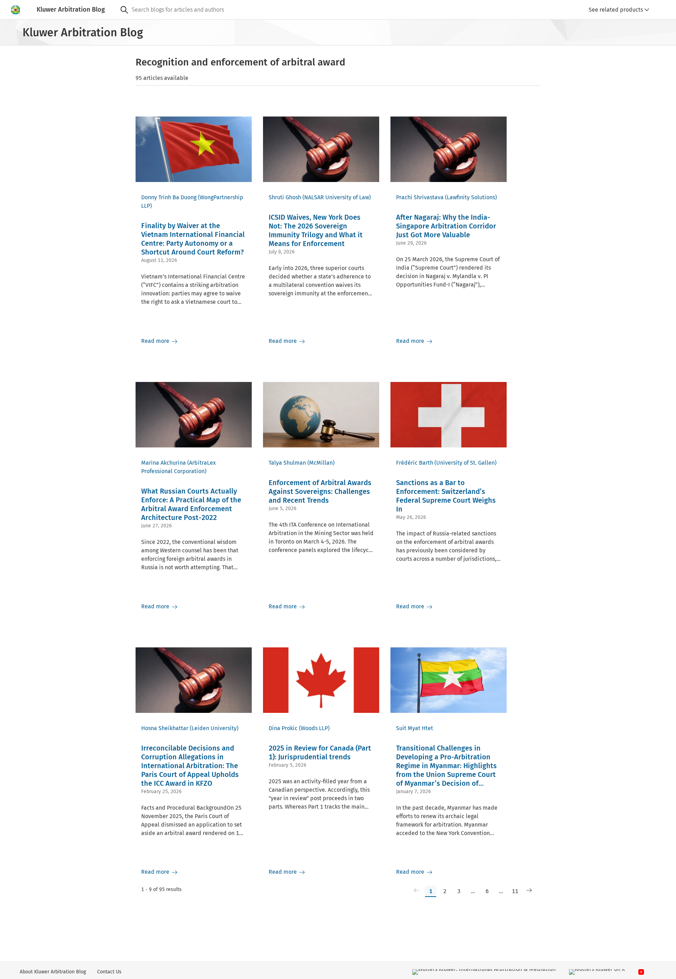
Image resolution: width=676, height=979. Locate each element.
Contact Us (109, 972)
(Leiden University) (214, 728)
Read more (156, 341)
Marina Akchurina (163, 462)
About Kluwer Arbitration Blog (53, 972)
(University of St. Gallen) (465, 462)
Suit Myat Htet (414, 728)
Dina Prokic (283, 728)
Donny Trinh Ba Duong (168, 197)
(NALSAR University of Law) (336, 197)
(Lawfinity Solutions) (471, 197)
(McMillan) (320, 462)
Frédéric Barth (414, 462)
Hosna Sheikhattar (164, 728)
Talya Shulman (287, 462)
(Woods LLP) (314, 728)
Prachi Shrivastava (420, 197)
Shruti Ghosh (285, 197)
